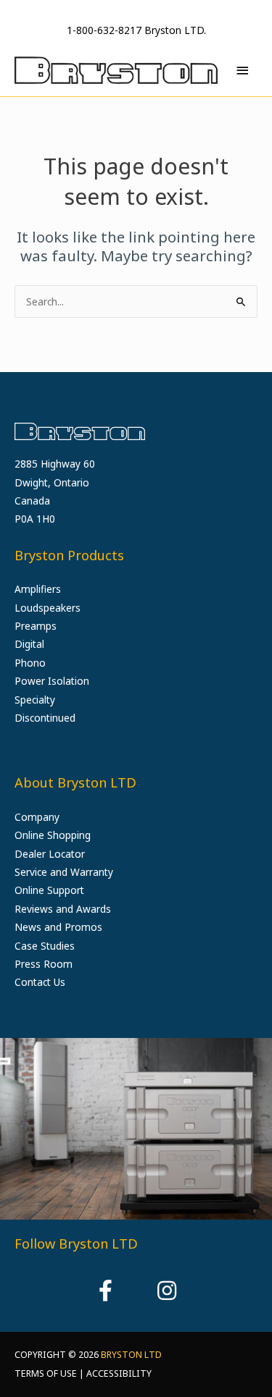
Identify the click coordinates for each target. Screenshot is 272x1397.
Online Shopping (53, 835)
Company (37, 817)
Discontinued (45, 718)
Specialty (35, 699)
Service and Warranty (64, 872)
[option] (136, 1129)
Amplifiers (38, 589)
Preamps (36, 626)
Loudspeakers (48, 608)
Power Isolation (52, 681)
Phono (30, 663)
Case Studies (45, 946)
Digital (29, 644)
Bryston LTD (131, 1355)
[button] (106, 1290)
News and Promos (58, 927)
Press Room (44, 964)
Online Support (49, 890)
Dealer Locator (50, 854)
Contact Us (40, 982)
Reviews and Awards (63, 909)
